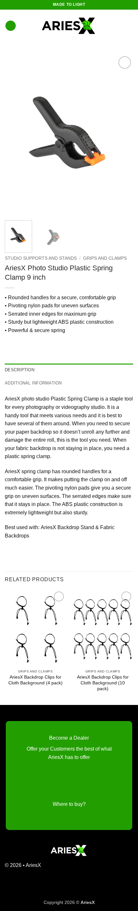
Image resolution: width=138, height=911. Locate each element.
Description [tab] (19, 369)
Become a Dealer (69, 738)
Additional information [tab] (33, 383)
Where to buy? (69, 804)
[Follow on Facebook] (118, 868)
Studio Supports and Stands (41, 258)
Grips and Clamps (105, 258)
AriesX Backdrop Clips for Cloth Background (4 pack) (35, 680)
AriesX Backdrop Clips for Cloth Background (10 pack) (103, 683)
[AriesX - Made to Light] (69, 26)
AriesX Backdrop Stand (67, 527)
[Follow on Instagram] (128, 868)
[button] (10, 26)
